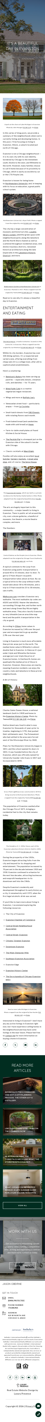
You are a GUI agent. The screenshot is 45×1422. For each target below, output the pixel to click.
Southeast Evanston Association (20, 958)
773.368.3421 (13, 1308)
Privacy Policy (32, 1406)
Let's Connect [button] (22, 1266)
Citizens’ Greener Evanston (18, 941)
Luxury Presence (22, 1393)
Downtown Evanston (15, 946)
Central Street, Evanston (17, 935)
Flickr (36, 127)
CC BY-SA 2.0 (26, 292)
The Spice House (9, 341)
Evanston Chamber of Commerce (20, 920)
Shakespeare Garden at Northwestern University (21, 286)
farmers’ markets (18, 459)
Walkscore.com (10, 596)
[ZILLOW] (35, 1377)
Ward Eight (29, 451)
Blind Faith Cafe (13, 388)
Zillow (18, 626)
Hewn (31, 424)
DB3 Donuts (33, 412)
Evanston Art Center (14, 493)
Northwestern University (16, 183)
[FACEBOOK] (10, 1377)
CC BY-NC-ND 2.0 (18, 561)
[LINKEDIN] (22, 1377)
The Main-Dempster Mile (17, 953)
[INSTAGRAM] (16, 1377)
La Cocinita (24, 406)
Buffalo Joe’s (29, 397)
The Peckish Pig (13, 439)
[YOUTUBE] (28, 1377)
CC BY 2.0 (26, 127)
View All (22, 1205)
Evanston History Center (17, 716)
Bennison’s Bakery (14, 376)
